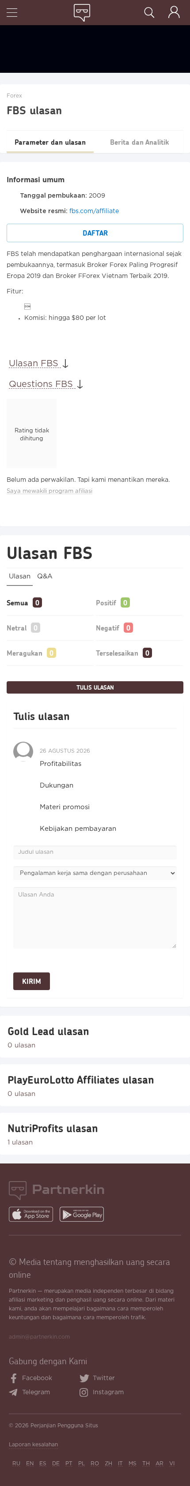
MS (133, 1463)
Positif (106, 602)
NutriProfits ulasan (53, 1128)
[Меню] (12, 13)
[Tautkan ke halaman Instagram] (86, 1393)
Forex (14, 96)
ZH (108, 1463)
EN (30, 1463)
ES (42, 1463)
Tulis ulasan (95, 687)
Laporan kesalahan (33, 1444)
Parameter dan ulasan (50, 142)
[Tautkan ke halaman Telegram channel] (15, 1393)
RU (16, 1463)
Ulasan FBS (35, 364)
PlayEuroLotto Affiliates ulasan (81, 1079)
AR (159, 1463)
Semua (17, 602)
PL (81, 1463)
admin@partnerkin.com (39, 1337)
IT (120, 1463)
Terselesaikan (117, 653)
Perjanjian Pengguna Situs (64, 1425)
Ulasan (19, 576)
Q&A (45, 576)
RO (95, 1463)
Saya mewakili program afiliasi (49, 491)
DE (56, 1463)
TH (146, 1463)
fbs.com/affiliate (94, 211)
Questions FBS (42, 384)
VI (172, 1463)
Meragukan (24, 653)
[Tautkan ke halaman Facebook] (14, 1379)
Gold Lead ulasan (48, 1031)
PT (68, 1463)
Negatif (107, 627)
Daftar (95, 233)
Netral (17, 627)
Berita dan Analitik (139, 142)
